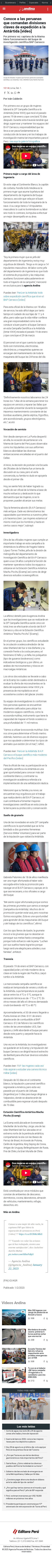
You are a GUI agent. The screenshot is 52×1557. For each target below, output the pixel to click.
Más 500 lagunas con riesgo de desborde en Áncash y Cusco (38, 1312)
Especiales (33, 3)
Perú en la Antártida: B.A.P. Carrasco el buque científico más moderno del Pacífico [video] (25, 755)
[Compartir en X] (47, 1318)
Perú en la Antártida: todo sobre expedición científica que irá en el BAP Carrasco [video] (23, 296)
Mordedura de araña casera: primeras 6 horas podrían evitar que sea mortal (37, 1333)
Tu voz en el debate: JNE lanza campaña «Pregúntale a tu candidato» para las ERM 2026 (37, 1372)
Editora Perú (9, 1546)
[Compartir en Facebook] (44, 1318)
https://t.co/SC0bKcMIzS (30, 1234)
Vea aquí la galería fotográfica (24, 141)
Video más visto (26, 1390)
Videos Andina (14, 1303)
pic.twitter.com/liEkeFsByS (20, 1254)
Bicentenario (10, 3)
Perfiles (22, 3)
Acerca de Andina (22, 1546)
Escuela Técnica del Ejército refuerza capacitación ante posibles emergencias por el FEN (37, 1353)
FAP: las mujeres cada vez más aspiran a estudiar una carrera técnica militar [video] (25, 1069)
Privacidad (45, 1546)
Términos (35, 1546)
